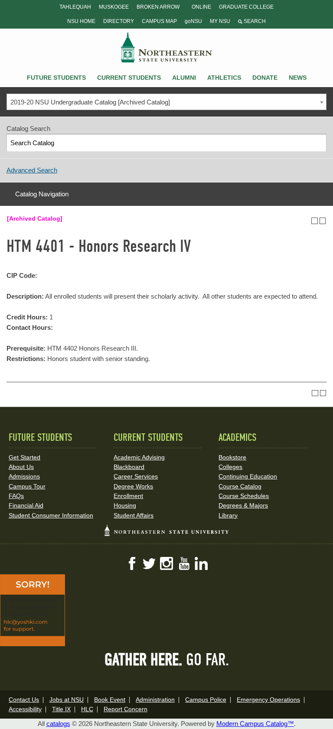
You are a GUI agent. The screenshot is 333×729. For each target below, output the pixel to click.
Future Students (56, 77)
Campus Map (159, 21)
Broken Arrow (158, 7)
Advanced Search (32, 170)
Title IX (61, 709)
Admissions (24, 476)
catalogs (58, 723)
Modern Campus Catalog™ (255, 723)
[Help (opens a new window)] (323, 221)
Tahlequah (75, 7)
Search (254, 21)
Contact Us (24, 699)
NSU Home (81, 21)
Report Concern (125, 709)
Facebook (131, 563)
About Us (21, 466)
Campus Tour (27, 486)
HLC (87, 709)
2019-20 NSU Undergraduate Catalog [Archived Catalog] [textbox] (90, 102)
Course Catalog (240, 486)
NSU (166, 47)
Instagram (166, 563)
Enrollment (128, 495)
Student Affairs (133, 515)
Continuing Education (248, 476)
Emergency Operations (268, 699)
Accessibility (25, 709)
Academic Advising (139, 457)
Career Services (136, 476)
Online (201, 7)
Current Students (129, 77)
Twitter (149, 563)
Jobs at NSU (66, 699)
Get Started (24, 457)
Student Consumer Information (51, 515)
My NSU (220, 21)
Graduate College (246, 7)
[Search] (318, 143)
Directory (118, 21)
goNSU (193, 21)
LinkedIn (201, 563)
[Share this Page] (307, 221)
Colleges (230, 466)
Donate (265, 77)
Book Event (109, 699)
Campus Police (205, 699)
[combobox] (166, 102)
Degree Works (133, 486)
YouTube (183, 563)
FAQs (16, 495)
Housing (125, 505)
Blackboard (129, 466)
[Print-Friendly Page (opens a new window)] (314, 221)
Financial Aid (26, 505)
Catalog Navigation (42, 194)
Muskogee (114, 7)
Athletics (224, 77)
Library (228, 515)
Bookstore (232, 457)
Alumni (184, 77)
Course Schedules (244, 495)
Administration (155, 699)
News (298, 77)
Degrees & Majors (243, 505)
